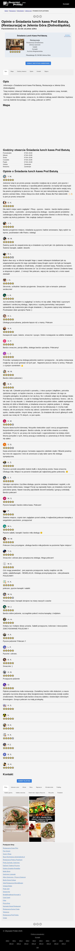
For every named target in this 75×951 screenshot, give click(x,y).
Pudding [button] (59, 787)
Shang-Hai (6, 892)
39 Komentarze (67, 36)
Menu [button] (31, 787)
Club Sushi (6, 897)
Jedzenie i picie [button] (15, 787)
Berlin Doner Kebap (9, 880)
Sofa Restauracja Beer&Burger (13, 883)
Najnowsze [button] (39, 787)
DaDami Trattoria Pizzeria (11, 865)
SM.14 (41, 944)
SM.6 (47, 941)
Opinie (6, 11)
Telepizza (6, 912)
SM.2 (20, 941)
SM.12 (26, 944)
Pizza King (6, 903)
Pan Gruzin (6, 851)
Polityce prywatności (37, 934)
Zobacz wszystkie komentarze (38, 63)
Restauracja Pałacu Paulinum (12, 860)
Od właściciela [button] (49, 787)
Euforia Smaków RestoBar (11, 868)
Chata (5, 918)
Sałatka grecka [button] (8, 792)
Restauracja (12, 11)
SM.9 (67, 941)
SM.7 (54, 941)
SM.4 (34, 941)
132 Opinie (67, 34)
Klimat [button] (24, 787)
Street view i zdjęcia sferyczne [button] (37, 792)
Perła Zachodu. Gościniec (11, 862)
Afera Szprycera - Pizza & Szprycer (14, 877)
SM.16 (56, 944)
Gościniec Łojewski (9, 874)
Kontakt (66, 4)
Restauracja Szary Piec (10, 848)
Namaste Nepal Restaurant (12, 906)
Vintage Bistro (7, 886)
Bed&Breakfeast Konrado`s (12, 894)
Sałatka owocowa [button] (20, 792)
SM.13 (34, 944)
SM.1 (14, 941)
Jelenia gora (28, 11)
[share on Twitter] (37, 17)
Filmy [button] (5, 787)
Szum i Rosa (7, 854)
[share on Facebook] (34, 17)
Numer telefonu (24, 781)
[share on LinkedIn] (40, 17)
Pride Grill (6, 889)
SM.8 (61, 941)
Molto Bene (6, 871)
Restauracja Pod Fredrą (10, 915)
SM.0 (7, 941)
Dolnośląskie (20, 11)
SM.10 (11, 944)
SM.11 (19, 944)
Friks (4, 900)
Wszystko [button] (51, 792)
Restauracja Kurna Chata (11, 909)
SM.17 (64, 944)
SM (37, 947)
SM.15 (49, 944)
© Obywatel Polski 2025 (12, 931)
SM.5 (41, 941)
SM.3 (27, 941)
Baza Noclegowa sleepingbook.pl (14, 857)
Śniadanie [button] (60, 792)
